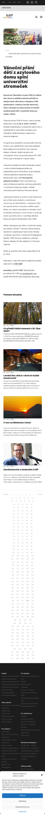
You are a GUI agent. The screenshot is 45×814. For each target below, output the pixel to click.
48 (27, 520)
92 (22, 549)
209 (18, 626)
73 (27, 536)
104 (33, 556)
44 (31, 517)
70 (14, 536)
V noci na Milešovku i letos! (17, 422)
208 (13, 626)
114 (32, 562)
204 (15, 623)
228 (12, 639)
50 (14, 524)
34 (31, 511)
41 (18, 517)
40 (14, 517)
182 (23, 607)
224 (17, 636)
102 (22, 556)
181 (18, 607)
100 (13, 556)
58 (27, 527)
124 (32, 569)
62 (22, 530)
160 (13, 594)
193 (27, 613)
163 (27, 594)
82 (22, 543)
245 (25, 649)
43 (27, 517)
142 (22, 581)
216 (28, 630)
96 (18, 552)
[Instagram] (32, 2)
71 (18, 536)
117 (23, 565)
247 (12, 652)
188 (28, 610)
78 (27, 540)
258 (17, 658)
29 (31, 508)
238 (12, 645)
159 (33, 591)
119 (32, 565)
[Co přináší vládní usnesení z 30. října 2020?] (22, 313)
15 (16, 501)
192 (22, 613)
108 (28, 559)
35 (13, 514)
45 (13, 520)
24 (31, 504)
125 (13, 572)
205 (20, 623)
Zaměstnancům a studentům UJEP (20, 469)
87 (22, 546)
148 (28, 585)
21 (18, 504)
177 (23, 604)
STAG (19, 2)
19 (33, 501)
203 (30, 620)
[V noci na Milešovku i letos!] (22, 407)
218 (13, 633)
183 (27, 607)
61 (18, 530)
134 (32, 575)
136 (18, 578)
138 (28, 578)
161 (18, 594)
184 (32, 607)
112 (22, 562)
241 (28, 645)
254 (22, 655)
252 (12, 655)
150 (13, 588)
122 (23, 569)
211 (28, 626)
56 (18, 527)
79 (31, 540)
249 (23, 652)
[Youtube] (36, 2)
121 (18, 569)
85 (13, 546)
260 (28, 658)
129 (33, 572)
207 (30, 623)
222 (33, 633)
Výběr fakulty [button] (6, 8)
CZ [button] (3, 2)
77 (22, 540)
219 (17, 633)
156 (18, 591)
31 (18, 511)
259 (22, 658)
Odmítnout (22, 801)
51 (18, 524)
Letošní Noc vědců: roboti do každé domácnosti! (21, 376)
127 (23, 572)
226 (28, 636)
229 (17, 639)
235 (23, 642)
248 (17, 652)
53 (27, 524)
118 (27, 565)
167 (23, 597)
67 (22, 533)
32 (22, 511)
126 (18, 572)
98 (27, 552)
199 (33, 617)
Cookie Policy (22, 811)
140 (13, 581)
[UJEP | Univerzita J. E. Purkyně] (8, 16)
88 (27, 546)
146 (17, 585)
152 (23, 588)
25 (13, 508)
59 (31, 527)
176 (18, 604)
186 (18, 610)
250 (28, 652)
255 (28, 655)
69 (32, 533)
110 (13, 562)
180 (13, 607)
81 (18, 543)
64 (31, 530)
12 (28, 498)
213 (13, 630)
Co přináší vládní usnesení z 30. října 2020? (21, 329)
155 (13, 591)
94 (31, 549)
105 (12, 559)
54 (31, 524)
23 (27, 504)
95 (13, 552)
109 (33, 559)
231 (28, 639)
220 (22, 633)
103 (27, 556)
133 (27, 575)
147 (23, 585)
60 (14, 530)
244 (20, 649)
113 (27, 562)
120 (13, 569)
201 (20, 620)
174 (32, 601)
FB (20, 276)
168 (28, 597)
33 (27, 511)
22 (22, 504)
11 (24, 498)
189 (33, 610)
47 (22, 520)
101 (18, 556)
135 (13, 578)
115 (13, 565)
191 (18, 613)
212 (33, 626)
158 (28, 591)
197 (23, 617)
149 (33, 585)
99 (32, 552)
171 (18, 601)
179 (33, 604)
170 (13, 601)
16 (20, 501)
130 (13, 575)
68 (27, 533)
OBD (9, 2)
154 (32, 588)
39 (31, 514)
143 (27, 581)
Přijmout (22, 795)
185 (13, 610)
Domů (7, 50)
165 (12, 597)
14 (12, 501)
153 (27, 588)
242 (33, 645)
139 (33, 578)
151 (18, 588)
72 (22, 536)
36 (18, 514)
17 (24, 501)
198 (28, 617)
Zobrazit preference (22, 807)
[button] (42, 775)
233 (12, 642)
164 (33, 594)
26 (18, 508)
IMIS (14, 2)
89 (31, 546)
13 (32, 498)
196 (17, 617)
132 (23, 575)
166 (17, 597)
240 (22, 645)
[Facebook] (27, 2)
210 (23, 626)
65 (13, 533)
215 (23, 630)
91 (18, 549)
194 (33, 613)
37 (22, 514)
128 (28, 572)
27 (22, 508)
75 (13, 540)
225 (23, 636)
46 (18, 520)
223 (12, 636)
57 (22, 527)
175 (13, 604)
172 (23, 601)
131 (18, 575)
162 (22, 594)
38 (27, 514)
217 (33, 630)
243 (15, 649)
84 (31, 543)
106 (17, 559)
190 (13, 613)
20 (14, 504)
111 (18, 562)
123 (27, 569)
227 (33, 636)
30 (14, 511)
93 (27, 549)
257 (12, 658)
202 (25, 620)
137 (23, 578)
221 (28, 633)
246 (30, 649)
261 (33, 658)
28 (27, 508)
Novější (5, 494)
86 (18, 546)
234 (17, 642)
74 (31, 536)
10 (20, 498)
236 (28, 642)
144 (33, 581)
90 (14, 549)
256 (33, 655)
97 (22, 552)
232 (33, 639)
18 (29, 501)
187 (23, 610)
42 (22, 517)
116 (18, 565)
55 (13, 527)
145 (12, 585)
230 (23, 639)
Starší (40, 494)
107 (23, 559)
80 (14, 543)
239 (17, 645)
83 (27, 543)
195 (12, 617)
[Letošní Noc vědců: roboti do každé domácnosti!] (22, 360)
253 (17, 655)
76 (18, 540)
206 (25, 623)
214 (18, 630)
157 (23, 591)
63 (27, 530)
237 (33, 642)
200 (15, 620)
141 (18, 581)
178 (28, 604)
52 (22, 524)
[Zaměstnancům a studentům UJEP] (22, 454)
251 (33, 652)
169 (33, 597)
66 (18, 533)
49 (32, 520)
